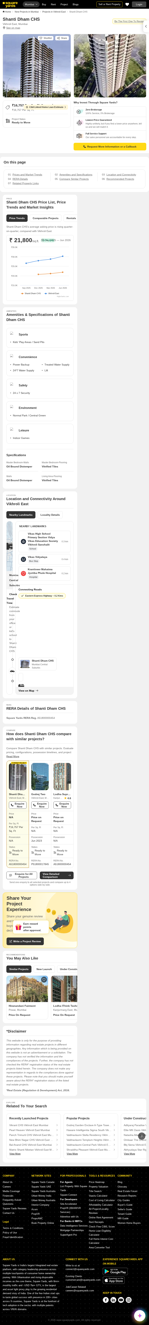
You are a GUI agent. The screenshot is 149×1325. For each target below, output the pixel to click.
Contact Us (9, 1213)
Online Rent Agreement (101, 1217)
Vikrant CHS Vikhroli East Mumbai (28, 1125)
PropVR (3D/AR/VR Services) (70, 1210)
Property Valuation (98, 1186)
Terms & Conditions (13, 1228)
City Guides (124, 1200)
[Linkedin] (113, 1300)
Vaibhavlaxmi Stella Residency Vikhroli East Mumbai (89, 1135)
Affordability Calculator (101, 1204)
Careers (7, 1186)
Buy (44, 4)
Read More (12, 756)
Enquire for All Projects (24, 875)
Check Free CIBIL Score (102, 1226)
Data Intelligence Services (74, 1225)
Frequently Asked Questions (12, 1202)
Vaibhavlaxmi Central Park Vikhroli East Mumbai (89, 1144)
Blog (120, 1182)
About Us (8, 1182)
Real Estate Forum (127, 1191)
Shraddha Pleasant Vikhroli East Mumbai (89, 1149)
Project (64, 4)
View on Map (26, 690)
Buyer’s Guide (125, 1204)
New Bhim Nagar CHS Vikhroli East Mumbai (31, 1139)
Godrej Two (38, 794)
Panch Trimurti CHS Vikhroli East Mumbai (31, 1135)
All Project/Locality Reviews (99, 1211)
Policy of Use (10, 1232)
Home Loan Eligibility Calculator (100, 1232)
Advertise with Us (69, 1216)
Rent (53, 4)
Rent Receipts (96, 1222)
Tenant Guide (125, 1214)
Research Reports (127, 1195)
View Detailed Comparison (51, 875)
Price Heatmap (96, 1182)
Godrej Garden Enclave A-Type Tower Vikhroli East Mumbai (89, 1125)
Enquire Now (19, 805)
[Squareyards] (10, 5)
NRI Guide (123, 1218)
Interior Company (40, 1204)
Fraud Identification (13, 1237)
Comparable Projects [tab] (46, 218)
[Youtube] (121, 1300)
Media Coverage (11, 1191)
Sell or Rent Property (109, 4)
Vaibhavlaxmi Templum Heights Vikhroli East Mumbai (89, 1139)
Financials (8, 1195)
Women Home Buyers (129, 1223)
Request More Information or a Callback (111, 146)
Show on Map (11, 546)
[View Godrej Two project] (40, 776)
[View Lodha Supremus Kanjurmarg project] (62, 776)
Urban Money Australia (43, 1200)
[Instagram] (129, 1300)
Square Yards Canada (42, 1182)
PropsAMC (37, 1218)
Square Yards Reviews (15, 1208)
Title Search (95, 1191)
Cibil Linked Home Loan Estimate (46, 107)
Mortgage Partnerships (72, 1230)
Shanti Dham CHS (20, 794)
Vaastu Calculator (98, 1195)
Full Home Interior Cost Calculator (101, 1241)
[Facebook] (106, 1300)
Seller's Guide (125, 1209)
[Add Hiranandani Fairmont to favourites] (44, 980)
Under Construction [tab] (72, 969)
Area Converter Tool (99, 1247)
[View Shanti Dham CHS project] (18, 776)
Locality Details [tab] (50, 514)
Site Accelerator (68, 1204)
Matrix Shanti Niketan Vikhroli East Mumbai (31, 1149)
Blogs (76, 4)
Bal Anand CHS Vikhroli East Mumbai (30, 1144)
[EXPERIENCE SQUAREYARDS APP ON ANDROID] (115, 1274)
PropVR (35, 1214)
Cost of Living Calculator (102, 1200)
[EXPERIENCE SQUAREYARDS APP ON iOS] (114, 1283)
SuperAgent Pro (68, 1234)
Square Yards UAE (41, 1186)
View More (15, 1153)
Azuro (34, 1209)
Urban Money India (41, 1195)
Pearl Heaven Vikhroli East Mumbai (29, 1130)
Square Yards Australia (43, 1191)
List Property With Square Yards (73, 1188)
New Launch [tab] (44, 969)
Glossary (122, 1186)
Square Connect (68, 1194)
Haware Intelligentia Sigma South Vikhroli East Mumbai (89, 1130)
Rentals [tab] (71, 218)
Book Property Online (42, 1223)
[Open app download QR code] (146, 26)
